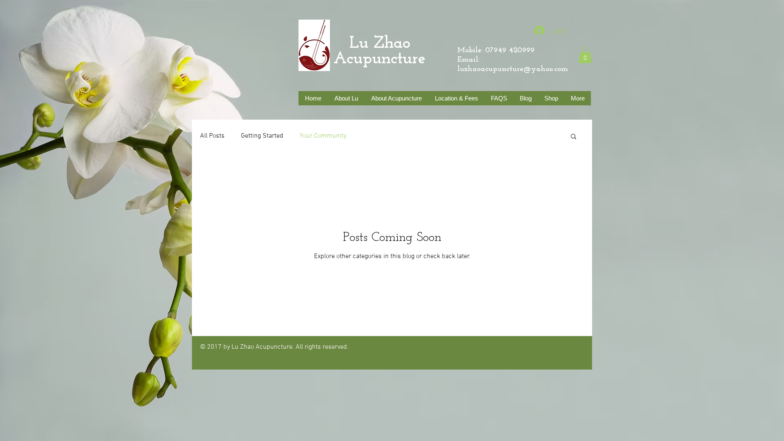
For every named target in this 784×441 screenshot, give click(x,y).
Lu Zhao (372, 43)
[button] (585, 55)
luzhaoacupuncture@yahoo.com (512, 69)
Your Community (323, 136)
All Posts (212, 136)
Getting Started (262, 136)
